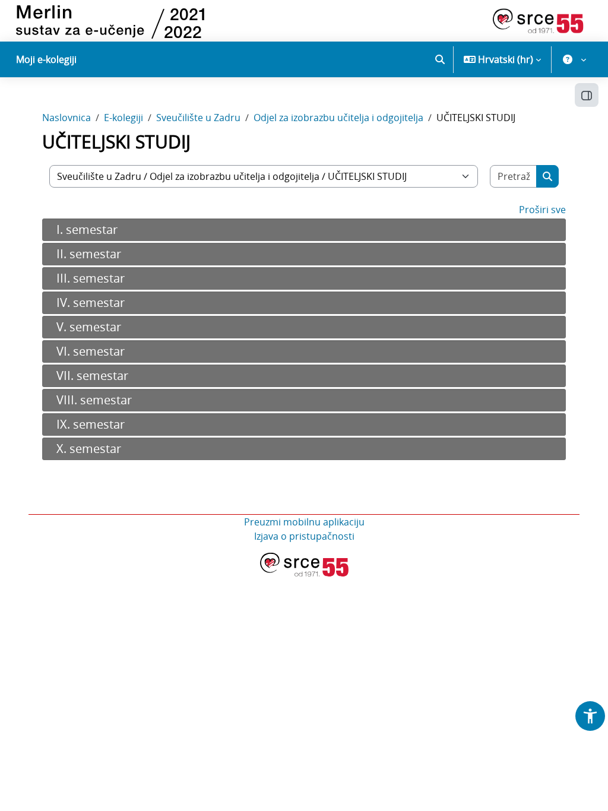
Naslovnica (66, 117)
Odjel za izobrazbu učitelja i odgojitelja (338, 117)
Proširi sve (542, 209)
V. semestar (88, 327)
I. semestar (87, 229)
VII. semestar (92, 376)
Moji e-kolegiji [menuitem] (46, 59)
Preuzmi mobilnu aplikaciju (304, 521)
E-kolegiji (123, 117)
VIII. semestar (94, 400)
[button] (440, 59)
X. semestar (88, 449)
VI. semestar (90, 351)
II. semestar (88, 254)
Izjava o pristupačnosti (304, 536)
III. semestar (90, 278)
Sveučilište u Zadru (198, 117)
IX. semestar (90, 424)
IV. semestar (90, 302)
